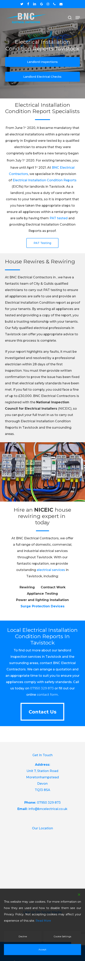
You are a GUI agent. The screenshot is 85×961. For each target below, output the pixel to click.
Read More (43, 920)
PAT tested (59, 218)
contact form (47, 694)
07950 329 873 (42, 688)
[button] (78, 18)
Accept (42, 949)
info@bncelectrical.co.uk (47, 809)
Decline (23, 936)
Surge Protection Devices (42, 606)
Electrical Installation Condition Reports (44, 180)
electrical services (51, 570)
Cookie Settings (62, 936)
